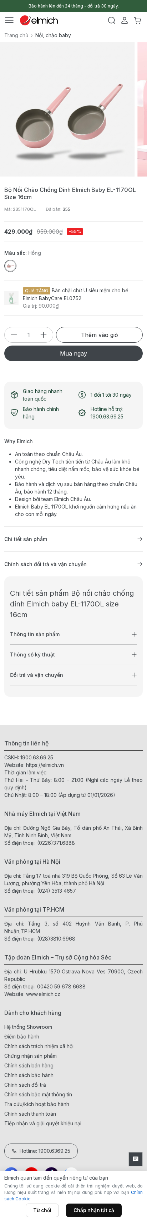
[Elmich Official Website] (39, 20)
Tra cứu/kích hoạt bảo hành (36, 1104)
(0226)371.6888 (56, 843)
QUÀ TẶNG (36, 290)
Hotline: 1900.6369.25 (45, 1151)
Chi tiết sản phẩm (25, 539)
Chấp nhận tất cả (94, 1210)
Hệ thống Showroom (28, 1027)
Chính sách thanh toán (30, 1114)
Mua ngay (73, 353)
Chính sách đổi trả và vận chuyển (45, 564)
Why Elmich (18, 441)
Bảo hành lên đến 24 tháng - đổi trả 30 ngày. (74, 6)
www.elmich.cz (43, 994)
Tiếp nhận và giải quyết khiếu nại (42, 1123)
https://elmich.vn (45, 765)
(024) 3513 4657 (56, 891)
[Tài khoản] (124, 20)
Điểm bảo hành (21, 1036)
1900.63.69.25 (36, 757)
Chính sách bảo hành (29, 1075)
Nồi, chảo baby (53, 35)
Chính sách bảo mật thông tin (38, 1094)
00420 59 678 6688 (61, 986)
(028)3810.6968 (56, 939)
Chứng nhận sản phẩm (30, 1056)
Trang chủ (16, 35)
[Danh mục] (9, 20)
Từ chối (42, 1210)
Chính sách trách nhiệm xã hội (39, 1046)
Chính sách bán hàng (29, 1065)
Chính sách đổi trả (25, 1085)
